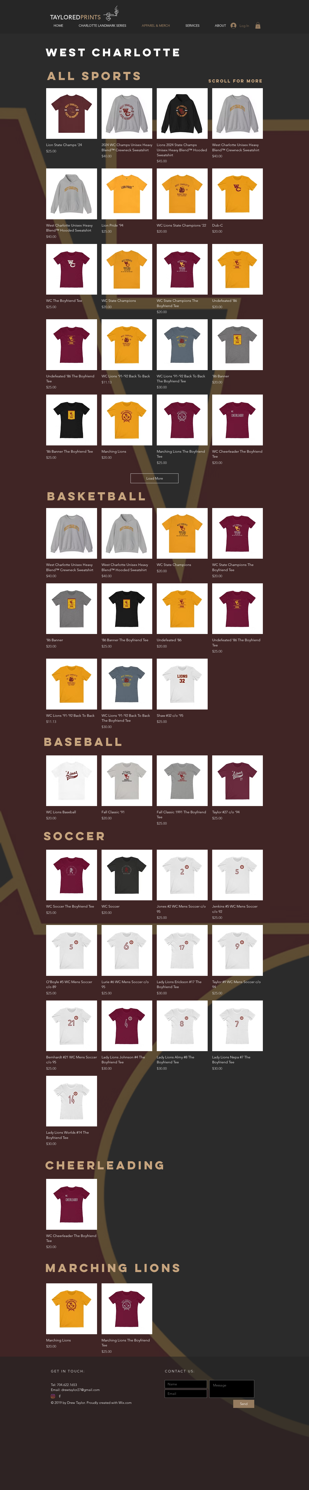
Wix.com (125, 1402)
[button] (258, 25)
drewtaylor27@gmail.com (80, 1390)
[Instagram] (53, 1396)
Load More (154, 478)
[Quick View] (71, 113)
